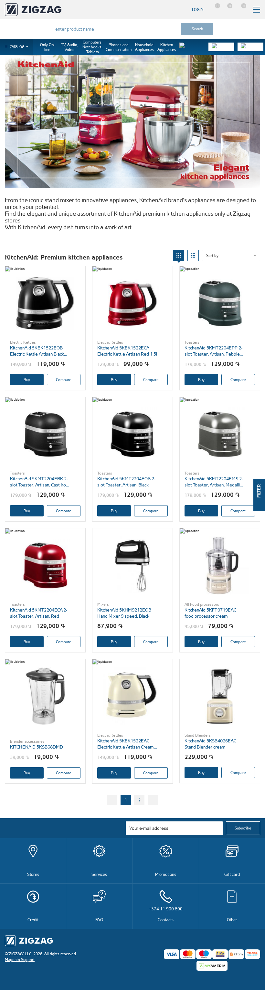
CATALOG (17, 46)
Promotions (165, 874)
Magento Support (20, 959)
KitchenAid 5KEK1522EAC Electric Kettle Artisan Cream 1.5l (125, 744)
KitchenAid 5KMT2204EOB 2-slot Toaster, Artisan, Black (126, 481)
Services (99, 874)
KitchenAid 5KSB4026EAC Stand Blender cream (210, 744)
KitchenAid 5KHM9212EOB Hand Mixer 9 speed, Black (124, 613)
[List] (193, 255)
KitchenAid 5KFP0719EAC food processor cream (210, 613)
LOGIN (197, 9)
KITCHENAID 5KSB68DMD (36, 747)
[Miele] (192, 47)
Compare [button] (63, 379)
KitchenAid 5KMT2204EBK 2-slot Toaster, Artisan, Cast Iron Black (39, 482)
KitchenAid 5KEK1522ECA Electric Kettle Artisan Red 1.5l (127, 351)
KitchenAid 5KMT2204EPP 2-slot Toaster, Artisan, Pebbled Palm (213, 351)
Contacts (166, 914)
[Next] (153, 800)
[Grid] (178, 255)
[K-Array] (250, 47)
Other (232, 919)
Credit (32, 919)
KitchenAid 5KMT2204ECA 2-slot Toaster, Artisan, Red (38, 613)
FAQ (99, 919)
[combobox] (116, 29)
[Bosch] (221, 47)
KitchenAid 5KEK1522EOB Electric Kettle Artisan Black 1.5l (37, 351)
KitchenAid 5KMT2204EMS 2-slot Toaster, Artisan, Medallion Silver (215, 482)
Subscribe (243, 828)
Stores (33, 874)
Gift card (232, 874)
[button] (231, 255)
